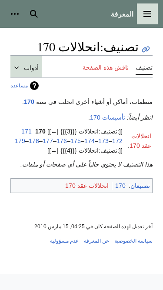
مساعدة (19, 86)
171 (26, 131)
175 (75, 140)
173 (103, 140)
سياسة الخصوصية (133, 241)
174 (89, 140)
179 (20, 140)
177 (48, 140)
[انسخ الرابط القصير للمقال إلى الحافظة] (146, 49)
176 (62, 140)
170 (29, 101)
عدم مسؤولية (64, 241)
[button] (147, 13)
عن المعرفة (96, 241)
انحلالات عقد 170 (87, 185)
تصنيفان (140, 185)
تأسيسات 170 (107, 117)
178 (34, 140)
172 (117, 140)
